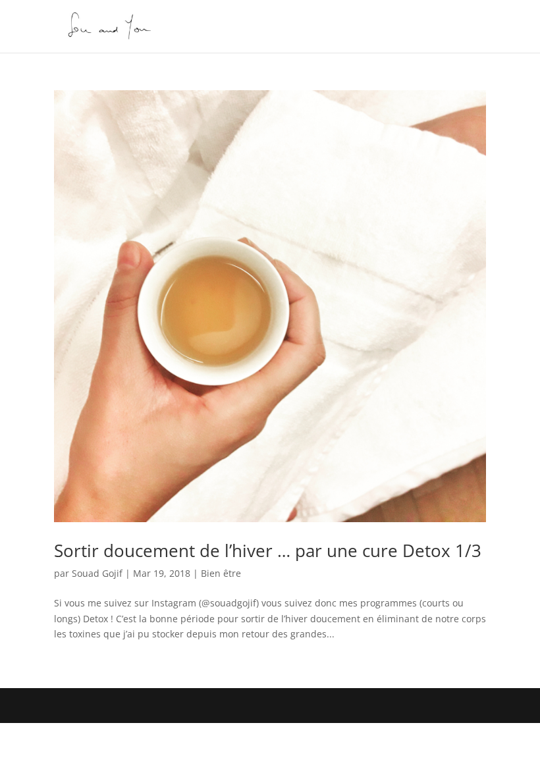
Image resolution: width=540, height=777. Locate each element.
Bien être (221, 573)
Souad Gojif (97, 573)
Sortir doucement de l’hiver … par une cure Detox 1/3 (267, 550)
